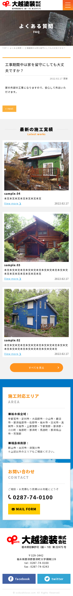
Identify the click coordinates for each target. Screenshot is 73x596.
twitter (57, 579)
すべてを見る (36, 367)
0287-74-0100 (33, 497)
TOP (4, 48)
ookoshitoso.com (26, 592)
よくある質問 (15, 48)
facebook (22, 579)
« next (9, 108)
